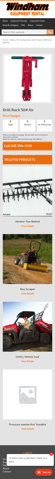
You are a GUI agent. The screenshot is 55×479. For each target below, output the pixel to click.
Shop (12, 40)
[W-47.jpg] (28, 78)
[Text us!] (44, 473)
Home (5, 40)
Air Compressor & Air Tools (29, 40)
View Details (27, 226)
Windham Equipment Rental (27, 10)
